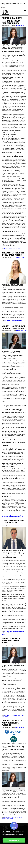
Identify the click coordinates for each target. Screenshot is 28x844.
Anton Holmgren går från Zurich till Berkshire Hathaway (13, 521)
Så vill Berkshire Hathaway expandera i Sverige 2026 (11, 22)
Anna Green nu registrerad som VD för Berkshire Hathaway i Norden (13, 327)
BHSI (7, 322)
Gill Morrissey (7, 515)
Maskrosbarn (9, 818)
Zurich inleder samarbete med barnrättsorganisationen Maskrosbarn (12, 723)
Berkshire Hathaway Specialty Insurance (11, 633)
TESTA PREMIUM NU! (14, 840)
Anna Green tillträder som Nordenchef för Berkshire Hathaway (11, 640)
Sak (23, 25)
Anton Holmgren (8, 631)
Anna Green (7, 248)
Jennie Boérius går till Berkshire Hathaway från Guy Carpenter (13, 254)
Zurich (15, 715)
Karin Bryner (21, 631)
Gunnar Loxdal (18, 25)
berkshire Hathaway (15, 248)
